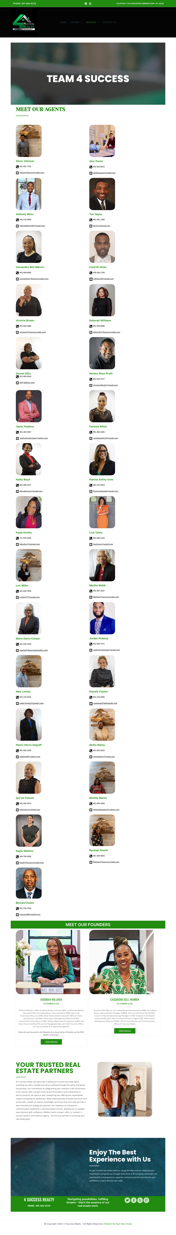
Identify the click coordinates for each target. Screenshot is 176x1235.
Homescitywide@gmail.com (105, 491)
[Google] (90, 3)
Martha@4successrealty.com (106, 597)
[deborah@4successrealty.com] (90, 333)
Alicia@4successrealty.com (32, 173)
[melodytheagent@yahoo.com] (90, 810)
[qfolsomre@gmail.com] (17, 810)
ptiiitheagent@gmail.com (104, 173)
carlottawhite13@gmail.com (105, 438)
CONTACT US (109, 22)
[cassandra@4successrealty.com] (17, 279)
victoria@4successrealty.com (33, 332)
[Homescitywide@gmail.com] (90, 492)
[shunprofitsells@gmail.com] (90, 386)
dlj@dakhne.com (27, 382)
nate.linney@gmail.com (32, 703)
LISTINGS (74, 22)
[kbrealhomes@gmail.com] (17, 492)
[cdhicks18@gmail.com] (91, 280)
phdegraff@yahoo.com (30, 756)
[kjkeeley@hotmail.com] (17, 545)
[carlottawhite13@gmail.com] (90, 439)
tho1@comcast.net (101, 226)
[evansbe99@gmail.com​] (17, 915)
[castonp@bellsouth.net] (91, 704)
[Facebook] (86, 3)
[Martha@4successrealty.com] (90, 597)
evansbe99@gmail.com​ (30, 914)
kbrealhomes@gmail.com (31, 491)
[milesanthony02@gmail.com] (17, 226)
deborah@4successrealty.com (106, 332)
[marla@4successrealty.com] (17, 651)
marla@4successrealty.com (34, 650)
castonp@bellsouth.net (105, 703)
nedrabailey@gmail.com (104, 756)
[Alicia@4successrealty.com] (17, 173)
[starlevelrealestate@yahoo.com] (17, 439)
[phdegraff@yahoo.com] (17, 757)
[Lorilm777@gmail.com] (17, 598)
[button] (24, 3)
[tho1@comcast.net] (90, 226)
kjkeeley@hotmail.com (30, 544)
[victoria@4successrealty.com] (17, 333)
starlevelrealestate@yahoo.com (34, 438)
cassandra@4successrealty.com (34, 279)
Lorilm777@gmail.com (30, 597)
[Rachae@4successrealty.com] (90, 862)
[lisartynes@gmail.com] (90, 545)
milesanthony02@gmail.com (32, 226)
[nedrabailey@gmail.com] (90, 757)
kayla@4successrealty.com (32, 863)
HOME (63, 22)
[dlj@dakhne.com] (17, 383)
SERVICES (91, 22)
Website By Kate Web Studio (118, 1224)
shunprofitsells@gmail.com (105, 385)
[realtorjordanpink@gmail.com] (90, 650)
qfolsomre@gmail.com (30, 809)
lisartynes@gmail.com (103, 544)
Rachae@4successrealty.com (106, 862)
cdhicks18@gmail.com (103, 279)
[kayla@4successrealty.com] (17, 863)
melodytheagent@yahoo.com (106, 809)
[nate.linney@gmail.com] (17, 704)
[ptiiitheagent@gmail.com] (91, 173)
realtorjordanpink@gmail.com (106, 650)
